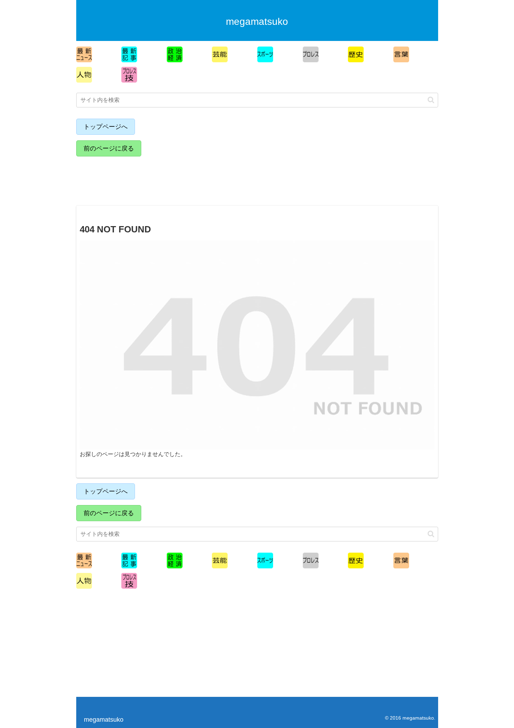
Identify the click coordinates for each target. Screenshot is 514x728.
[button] (431, 100)
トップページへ (106, 126)
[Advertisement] (137, 178)
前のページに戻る (109, 148)
